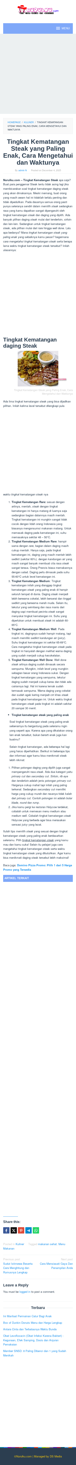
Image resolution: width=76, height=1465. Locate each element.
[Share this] (6, 1230)
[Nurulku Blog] (38, 9)
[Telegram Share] (28, 1230)
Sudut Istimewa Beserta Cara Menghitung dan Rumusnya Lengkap (18, 1265)
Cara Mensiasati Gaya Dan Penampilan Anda (56, 1263)
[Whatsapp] (36, 1230)
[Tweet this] (14, 1230)
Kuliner (20, 1244)
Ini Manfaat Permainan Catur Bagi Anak (27, 1316)
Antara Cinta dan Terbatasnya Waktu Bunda (30, 1329)
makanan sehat (47, 1244)
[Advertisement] (38, 74)
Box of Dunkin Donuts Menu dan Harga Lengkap (32, 1323)
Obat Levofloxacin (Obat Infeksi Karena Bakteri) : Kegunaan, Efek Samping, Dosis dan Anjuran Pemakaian (33, 1340)
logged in (24, 1292)
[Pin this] (21, 1230)
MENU (66, 28)
